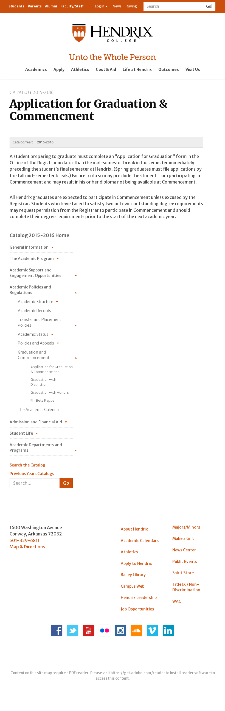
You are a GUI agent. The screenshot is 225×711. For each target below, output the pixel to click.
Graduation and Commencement (33, 355)
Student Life (21, 433)
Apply (59, 69)
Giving (132, 6)
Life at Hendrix (137, 69)
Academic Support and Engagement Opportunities (35, 273)
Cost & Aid (106, 69)
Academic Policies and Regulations (30, 290)
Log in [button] (100, 6)
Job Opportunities (137, 609)
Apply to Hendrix (136, 563)
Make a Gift (183, 538)
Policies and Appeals (36, 343)
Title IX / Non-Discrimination (186, 587)
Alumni (51, 6)
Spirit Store (183, 572)
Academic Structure (35, 301)
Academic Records (34, 310)
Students (16, 6)
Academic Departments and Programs (36, 447)
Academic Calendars (140, 540)
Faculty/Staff (72, 6)
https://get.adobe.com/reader (138, 673)
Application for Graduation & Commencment (51, 369)
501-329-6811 (25, 540)
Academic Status (33, 334)
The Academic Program (32, 258)
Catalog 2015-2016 (32, 92)
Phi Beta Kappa (42, 400)
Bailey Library (133, 574)
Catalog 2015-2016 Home (39, 235)
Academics (36, 69)
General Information (29, 247)
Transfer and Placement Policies (39, 322)
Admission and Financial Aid (36, 422)
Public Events (184, 561)
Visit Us (192, 69)
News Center (184, 550)
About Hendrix (134, 529)
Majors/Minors (186, 527)
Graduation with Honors (49, 392)
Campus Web (132, 586)
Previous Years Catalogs (32, 473)
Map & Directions (27, 546)
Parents (35, 6)
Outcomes (168, 69)
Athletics (80, 69)
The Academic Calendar (39, 409)
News (117, 6)
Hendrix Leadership (139, 597)
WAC (176, 601)
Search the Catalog (27, 465)
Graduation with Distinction (43, 382)
